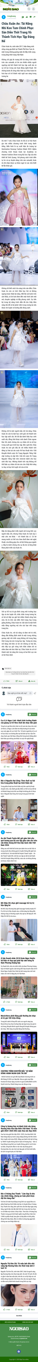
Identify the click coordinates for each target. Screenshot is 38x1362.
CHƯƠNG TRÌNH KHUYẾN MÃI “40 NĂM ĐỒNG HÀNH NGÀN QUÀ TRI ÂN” (17, 1072)
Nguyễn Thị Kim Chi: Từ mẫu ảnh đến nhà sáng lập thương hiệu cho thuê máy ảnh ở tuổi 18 (17, 1265)
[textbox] (18, 693)
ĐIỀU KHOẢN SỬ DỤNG (10, 1322)
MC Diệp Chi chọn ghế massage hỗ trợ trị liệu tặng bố (17, 904)
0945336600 (22, 1336)
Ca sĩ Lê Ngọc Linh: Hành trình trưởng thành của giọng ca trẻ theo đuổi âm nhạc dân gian (19, 721)
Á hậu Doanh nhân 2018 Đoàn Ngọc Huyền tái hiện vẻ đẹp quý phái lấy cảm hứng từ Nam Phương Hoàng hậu (18, 960)
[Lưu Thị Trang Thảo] (19, 3)
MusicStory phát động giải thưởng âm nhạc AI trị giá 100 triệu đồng (18, 1017)
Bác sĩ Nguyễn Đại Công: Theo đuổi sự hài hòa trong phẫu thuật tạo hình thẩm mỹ (18, 781)
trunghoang (11, 16)
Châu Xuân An (8, 668)
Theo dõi (33, 714)
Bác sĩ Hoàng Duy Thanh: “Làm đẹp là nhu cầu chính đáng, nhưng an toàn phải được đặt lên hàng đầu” (18, 1195)
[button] (31, 767)
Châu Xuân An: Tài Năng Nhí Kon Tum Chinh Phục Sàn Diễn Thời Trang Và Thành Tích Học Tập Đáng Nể (20, 673)
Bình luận (7, 688)
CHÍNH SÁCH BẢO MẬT (27, 1322)
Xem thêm (19, 1316)
